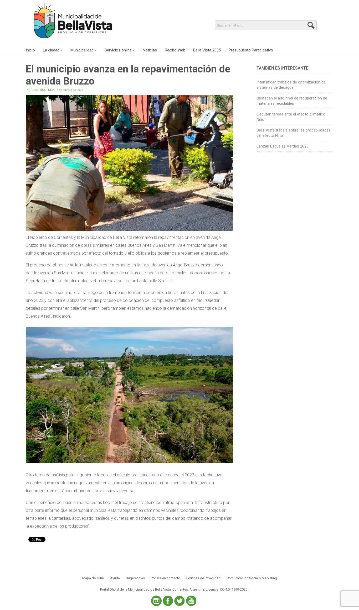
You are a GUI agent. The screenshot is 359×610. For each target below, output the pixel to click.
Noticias (150, 50)
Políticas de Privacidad (203, 578)
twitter (179, 601)
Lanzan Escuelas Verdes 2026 (283, 146)
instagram (156, 601)
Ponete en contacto (165, 578)
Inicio (30, 50)
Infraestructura (40, 89)
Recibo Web (175, 50)
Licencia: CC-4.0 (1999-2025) (227, 589)
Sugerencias (135, 578)
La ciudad (51, 50)
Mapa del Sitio (93, 578)
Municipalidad (82, 50)
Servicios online (118, 50)
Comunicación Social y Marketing (252, 578)
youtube (191, 601)
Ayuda (115, 578)
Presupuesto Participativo (251, 50)
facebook (168, 601)
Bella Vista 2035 (207, 50)
